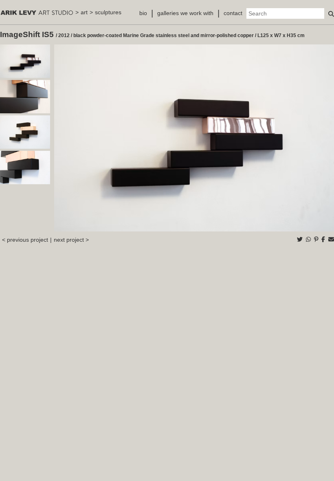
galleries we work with (185, 13)
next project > (71, 239)
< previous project (25, 239)
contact (233, 13)
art (84, 12)
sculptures (108, 12)
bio (143, 13)
